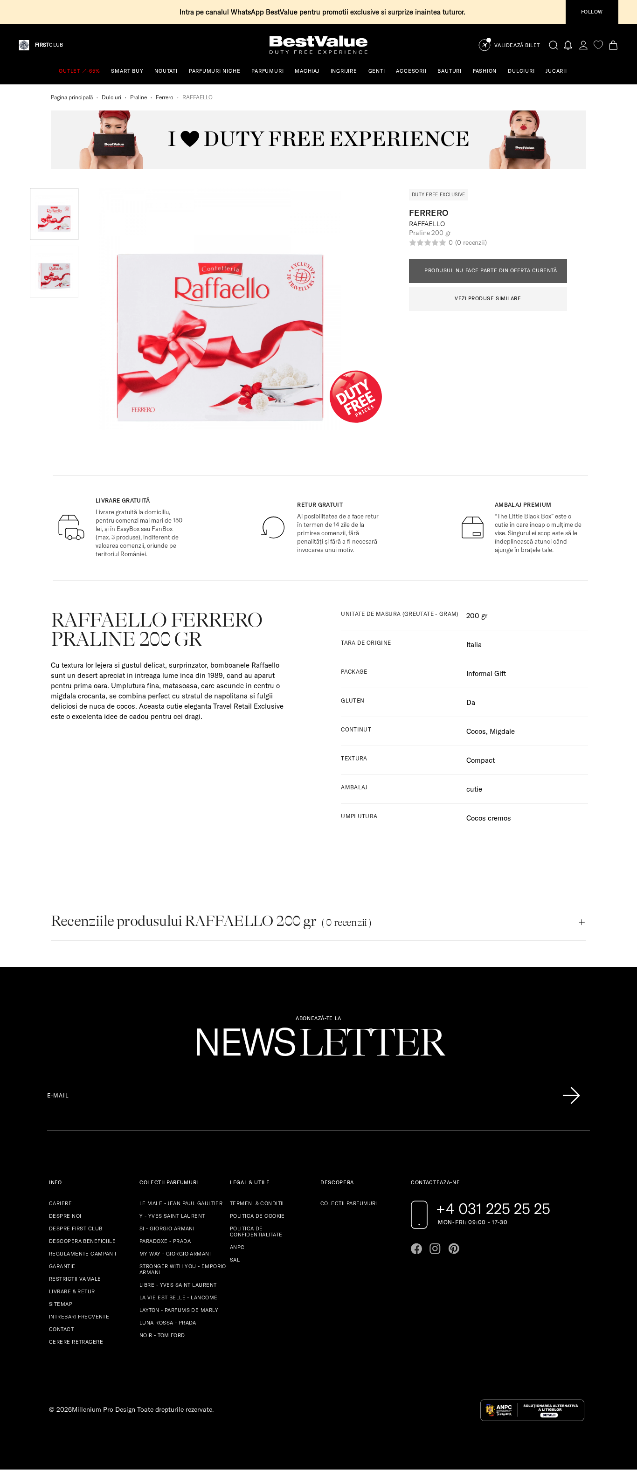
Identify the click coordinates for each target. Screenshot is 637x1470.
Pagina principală (72, 97)
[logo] (318, 45)
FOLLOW (592, 11)
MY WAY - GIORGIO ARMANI (175, 1253)
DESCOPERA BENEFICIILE (82, 1241)
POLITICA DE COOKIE (257, 1216)
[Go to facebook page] (416, 1248)
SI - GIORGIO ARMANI (166, 1228)
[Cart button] (613, 45)
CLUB (49, 45)
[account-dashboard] (583, 45)
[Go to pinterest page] (453, 1248)
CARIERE (60, 1203)
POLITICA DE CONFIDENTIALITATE (256, 1231)
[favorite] (598, 45)
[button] (54, 214)
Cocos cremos (488, 818)
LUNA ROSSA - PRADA (167, 1322)
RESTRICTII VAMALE (75, 1279)
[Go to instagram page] (435, 1248)
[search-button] (553, 45)
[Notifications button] (568, 45)
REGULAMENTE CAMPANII (83, 1253)
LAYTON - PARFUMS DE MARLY (178, 1310)
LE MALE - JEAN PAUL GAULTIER (180, 1203)
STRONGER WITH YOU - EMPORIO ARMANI (182, 1269)
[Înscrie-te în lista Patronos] (571, 1095)
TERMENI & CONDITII (257, 1203)
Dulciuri (111, 97)
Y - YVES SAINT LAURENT (172, 1216)
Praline (138, 97)
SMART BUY (127, 71)
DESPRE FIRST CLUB (75, 1228)
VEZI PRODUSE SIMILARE (488, 298)
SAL (235, 1259)
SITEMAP (60, 1304)
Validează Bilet (517, 45)
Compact (480, 760)
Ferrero (164, 97)
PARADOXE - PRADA (165, 1241)
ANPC (237, 1247)
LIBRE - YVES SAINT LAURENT (177, 1285)
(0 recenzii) (471, 242)
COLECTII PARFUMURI (348, 1203)
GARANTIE (62, 1266)
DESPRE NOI (65, 1216)
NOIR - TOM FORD (162, 1335)
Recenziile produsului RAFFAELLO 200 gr (211, 921)
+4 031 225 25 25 (493, 1208)
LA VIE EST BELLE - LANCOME (178, 1297)
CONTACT (61, 1329)
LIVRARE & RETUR (72, 1291)
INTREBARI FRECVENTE (79, 1316)
